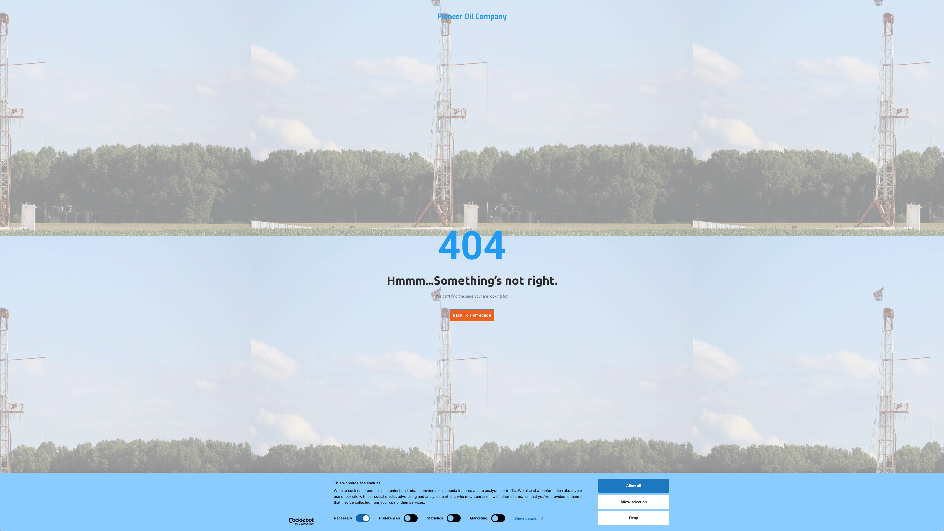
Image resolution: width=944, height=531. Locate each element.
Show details (525, 518)
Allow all (633, 486)
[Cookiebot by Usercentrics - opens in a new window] (301, 521)
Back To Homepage (472, 315)
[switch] (411, 518)
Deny (633, 518)
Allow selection (633, 502)
